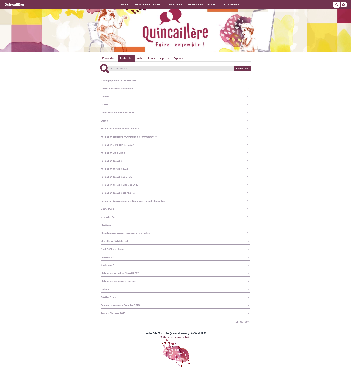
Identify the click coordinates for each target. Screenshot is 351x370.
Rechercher (126, 58)
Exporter (178, 58)
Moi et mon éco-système (147, 4)
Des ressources (230, 4)
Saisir (140, 58)
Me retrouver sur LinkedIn (176, 337)
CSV (241, 322)
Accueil (124, 4)
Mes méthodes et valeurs (201, 4)
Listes (151, 58)
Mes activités (174, 4)
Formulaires (108, 58)
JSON (247, 322)
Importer (164, 58)
